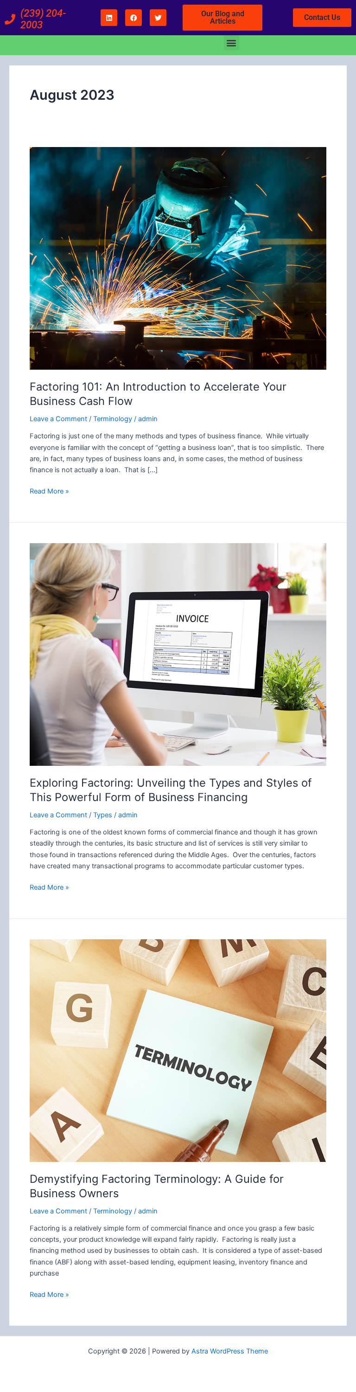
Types (102, 815)
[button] (231, 42)
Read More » (49, 490)
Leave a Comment (58, 419)
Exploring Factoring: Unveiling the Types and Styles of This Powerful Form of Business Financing (171, 790)
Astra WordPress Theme (229, 1351)
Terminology (112, 419)
